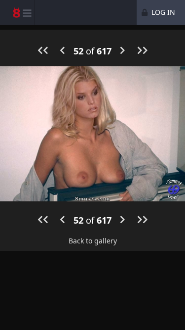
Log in (162, 12)
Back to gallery (93, 240)
